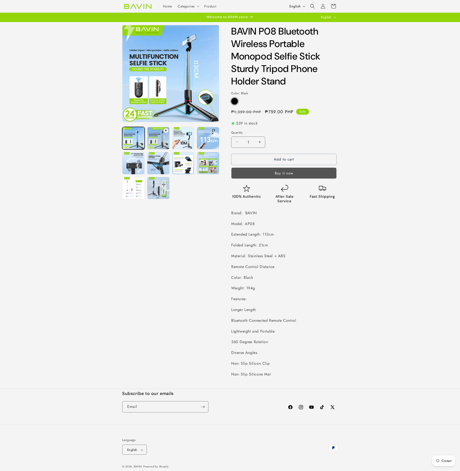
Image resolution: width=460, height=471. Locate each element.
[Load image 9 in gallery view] (158, 188)
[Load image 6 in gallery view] (183, 163)
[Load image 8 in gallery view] (133, 188)
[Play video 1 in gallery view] (158, 138)
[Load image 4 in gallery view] (133, 163)
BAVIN (138, 467)
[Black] (234, 101)
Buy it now (284, 173)
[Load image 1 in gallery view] (133, 138)
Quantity (237, 132)
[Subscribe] (203, 406)
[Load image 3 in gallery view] (208, 138)
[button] (188, 6)
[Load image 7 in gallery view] (208, 163)
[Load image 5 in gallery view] (158, 163)
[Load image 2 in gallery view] (183, 138)
